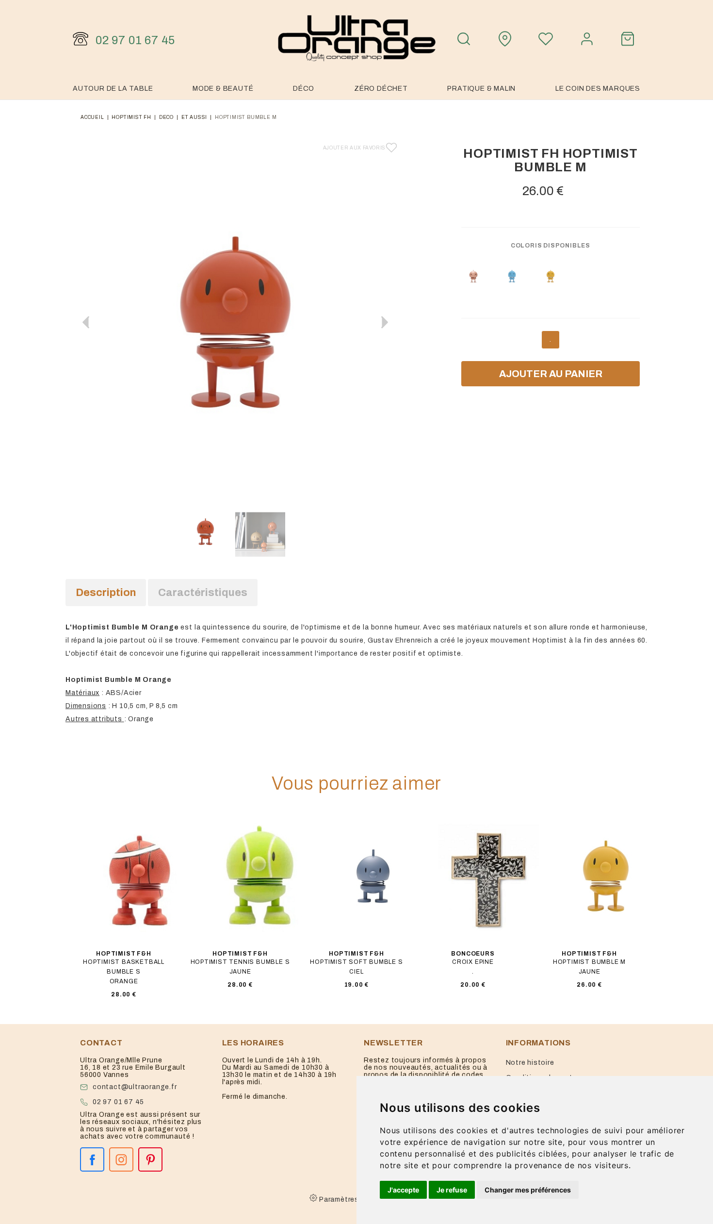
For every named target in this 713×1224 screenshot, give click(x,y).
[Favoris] (545, 38)
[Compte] (587, 38)
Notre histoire (530, 1062)
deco (166, 117)
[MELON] (473, 276)
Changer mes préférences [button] (528, 1190)
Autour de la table (113, 88)
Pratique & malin (481, 88)
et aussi (194, 117)
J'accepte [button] (403, 1190)
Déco (303, 88)
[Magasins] (505, 38)
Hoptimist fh (131, 117)
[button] (384, 322)
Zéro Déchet (381, 88)
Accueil (92, 117)
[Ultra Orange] (356, 39)
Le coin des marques (597, 88)
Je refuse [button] (452, 1190)
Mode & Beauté (223, 88)
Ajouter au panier (550, 373)
